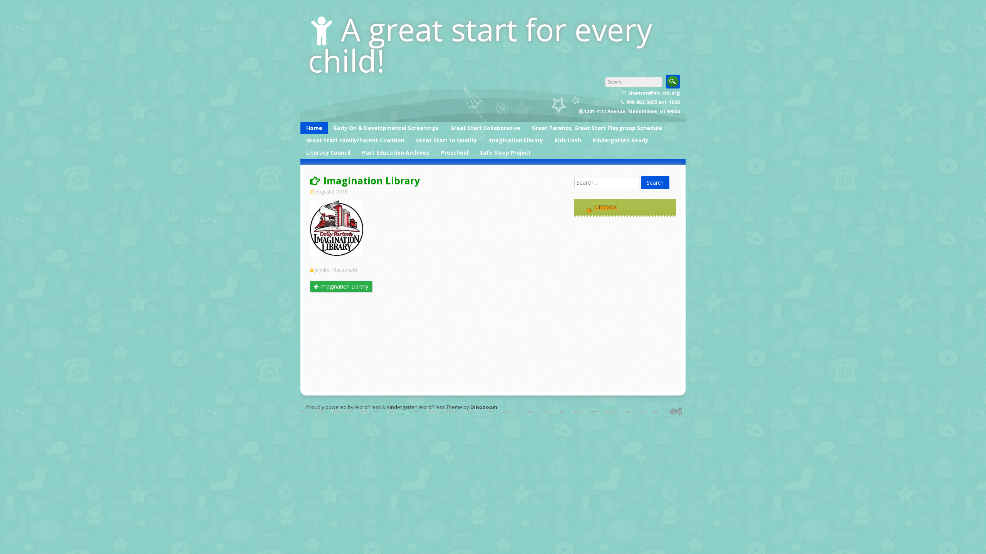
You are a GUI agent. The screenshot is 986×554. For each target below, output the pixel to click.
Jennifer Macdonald (336, 270)
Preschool (454, 152)
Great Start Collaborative (485, 128)
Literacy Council (328, 152)
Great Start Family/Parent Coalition (355, 140)
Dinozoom (483, 407)
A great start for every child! (480, 44)
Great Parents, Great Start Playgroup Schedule (597, 128)
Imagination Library (515, 140)
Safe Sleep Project (505, 152)
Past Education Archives (395, 152)
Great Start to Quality (446, 140)
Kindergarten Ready (620, 140)
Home (314, 128)
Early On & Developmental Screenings (386, 128)
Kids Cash (568, 140)
